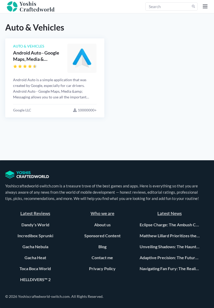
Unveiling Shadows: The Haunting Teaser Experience (170, 246)
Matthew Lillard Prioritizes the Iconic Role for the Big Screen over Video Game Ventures (170, 235)
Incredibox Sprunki (35, 235)
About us (102, 224)
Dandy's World (35, 224)
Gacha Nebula (35, 246)
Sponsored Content (102, 235)
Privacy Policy (102, 268)
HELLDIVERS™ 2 (35, 279)
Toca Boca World (35, 268)
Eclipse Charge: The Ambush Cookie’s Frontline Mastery (170, 224)
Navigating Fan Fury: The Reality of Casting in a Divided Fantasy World (170, 268)
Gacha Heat (35, 257)
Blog (102, 246)
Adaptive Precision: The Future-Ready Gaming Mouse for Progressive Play (170, 257)
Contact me (102, 257)
